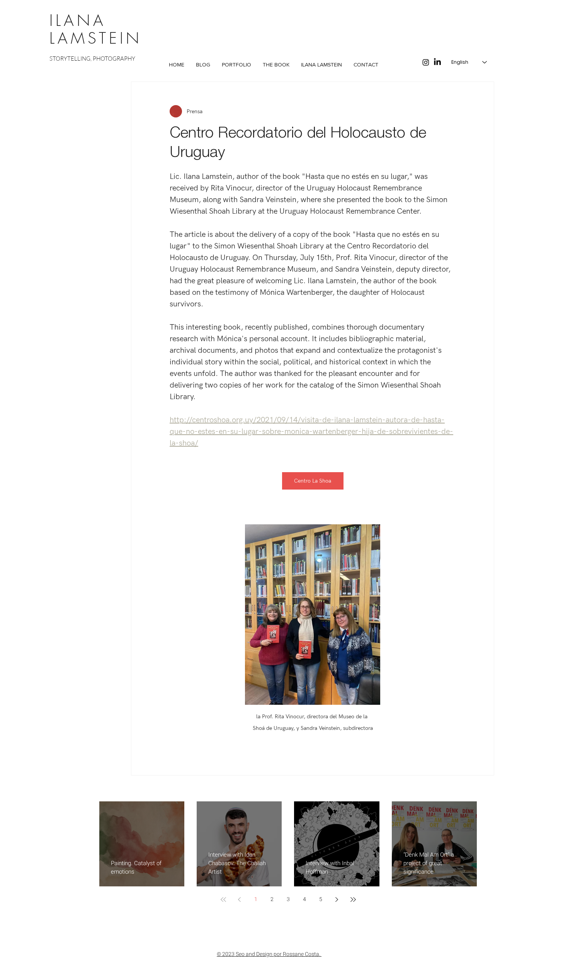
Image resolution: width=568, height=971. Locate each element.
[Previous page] (240, 899)
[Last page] (353, 899)
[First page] (223, 899)
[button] (236, 64)
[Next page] (337, 899)
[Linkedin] (437, 62)
